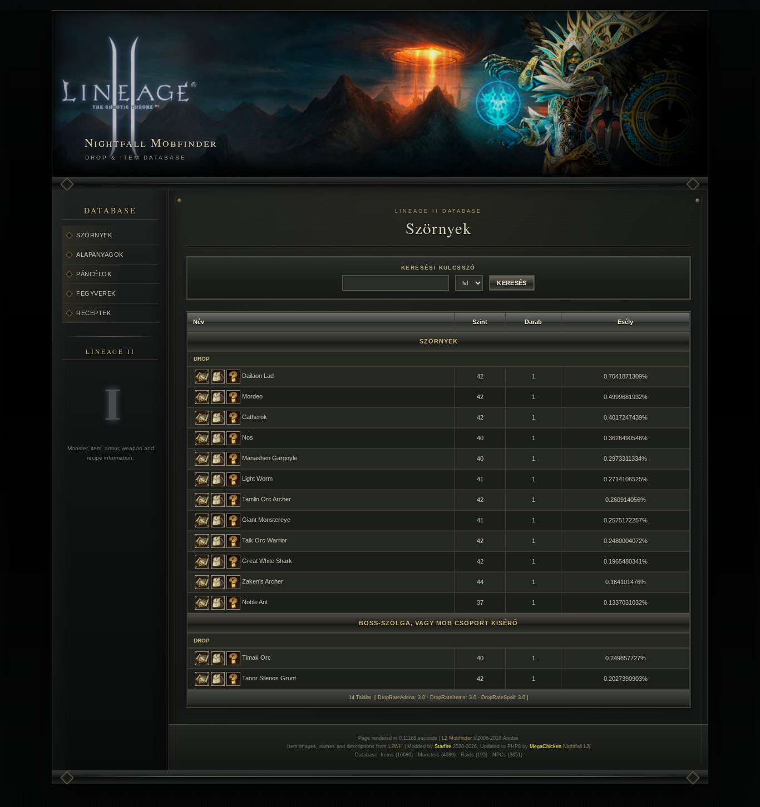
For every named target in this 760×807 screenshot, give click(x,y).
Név (198, 321)
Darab (533, 321)
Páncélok (93, 274)
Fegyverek (96, 293)
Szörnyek (94, 235)
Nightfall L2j (576, 746)
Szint (479, 321)
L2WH (395, 746)
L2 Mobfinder (457, 738)
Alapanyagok (100, 254)
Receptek (93, 313)
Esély (625, 321)
